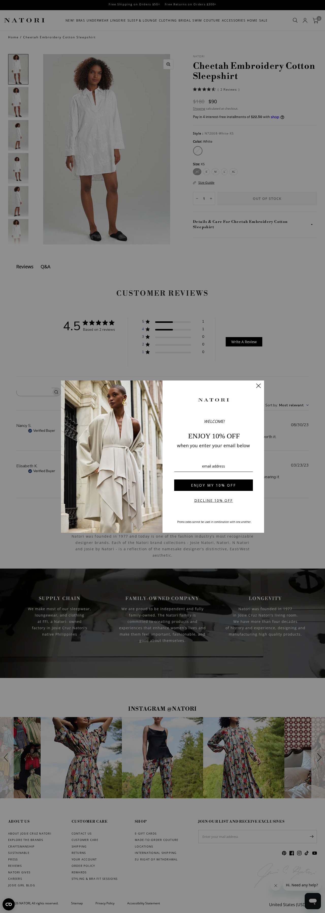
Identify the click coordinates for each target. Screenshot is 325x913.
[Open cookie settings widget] (9, 904)
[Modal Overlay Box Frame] (162, 456)
